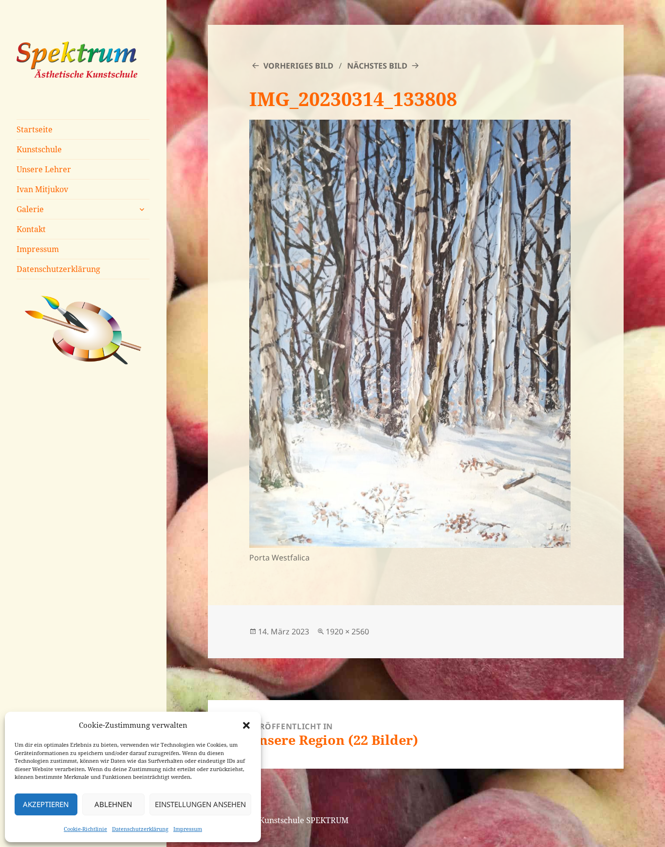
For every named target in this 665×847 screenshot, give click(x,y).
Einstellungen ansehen (200, 804)
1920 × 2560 (347, 631)
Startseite (35, 129)
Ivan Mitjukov (42, 189)
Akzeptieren (46, 804)
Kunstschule (39, 149)
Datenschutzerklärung (140, 828)
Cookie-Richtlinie (85, 828)
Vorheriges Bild (298, 65)
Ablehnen (113, 804)
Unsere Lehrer (44, 169)
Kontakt (31, 229)
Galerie (30, 209)
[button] (246, 725)
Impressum (187, 828)
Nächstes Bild (377, 65)
